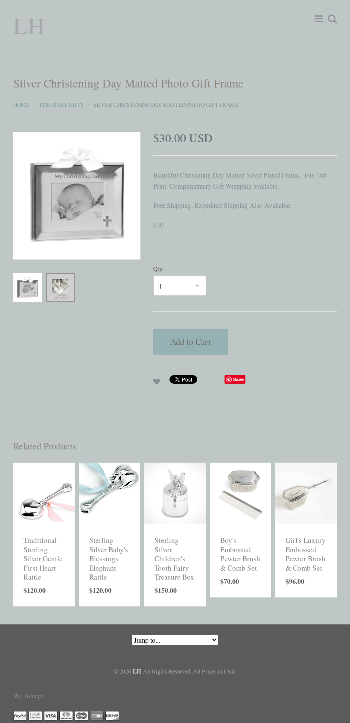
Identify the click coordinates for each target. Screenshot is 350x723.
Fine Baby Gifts (62, 104)
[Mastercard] (66, 715)
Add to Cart (190, 341)
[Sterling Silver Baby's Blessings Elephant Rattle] (109, 492)
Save (238, 379)
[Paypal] (20, 715)
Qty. (158, 269)
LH (29, 25)
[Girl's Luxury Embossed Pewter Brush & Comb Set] (306, 492)
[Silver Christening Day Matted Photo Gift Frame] (76, 194)
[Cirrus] (81, 715)
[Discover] (112, 715)
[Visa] (51, 715)
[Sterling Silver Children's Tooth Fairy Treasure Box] (175, 492)
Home (21, 104)
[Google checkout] (35, 715)
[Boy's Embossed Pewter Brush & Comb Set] (240, 492)
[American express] (97, 715)
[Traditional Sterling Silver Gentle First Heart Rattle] (44, 492)
